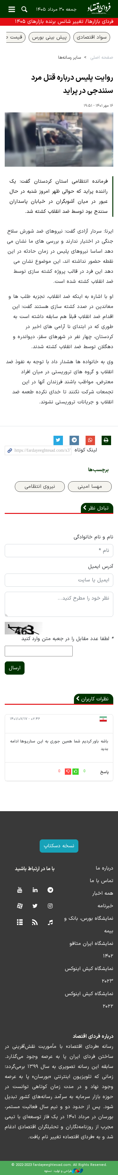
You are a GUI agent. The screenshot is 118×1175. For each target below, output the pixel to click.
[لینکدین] (35, 890)
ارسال (14, 668)
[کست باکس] (50, 923)
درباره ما (104, 868)
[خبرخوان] (35, 923)
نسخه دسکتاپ (59, 846)
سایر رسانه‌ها (69, 57)
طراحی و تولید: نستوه (58, 1171)
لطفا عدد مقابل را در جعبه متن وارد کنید (67, 639)
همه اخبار (102, 893)
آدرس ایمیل (100, 566)
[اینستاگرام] (50, 906)
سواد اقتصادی (92, 37)
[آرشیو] (20, 923)
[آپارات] (20, 906)
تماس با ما (101, 881)
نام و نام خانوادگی (93, 537)
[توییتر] (35, 906)
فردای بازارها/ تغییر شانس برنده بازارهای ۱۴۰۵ (64, 21)
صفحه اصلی (101, 57)
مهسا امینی (90, 486)
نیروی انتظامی (40, 486)
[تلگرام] (50, 890)
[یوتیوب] (20, 890)
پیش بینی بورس (49, 37)
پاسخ (104, 772)
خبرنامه (105, 906)
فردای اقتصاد (59, 9)
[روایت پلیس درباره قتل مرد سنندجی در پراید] (59, 139)
